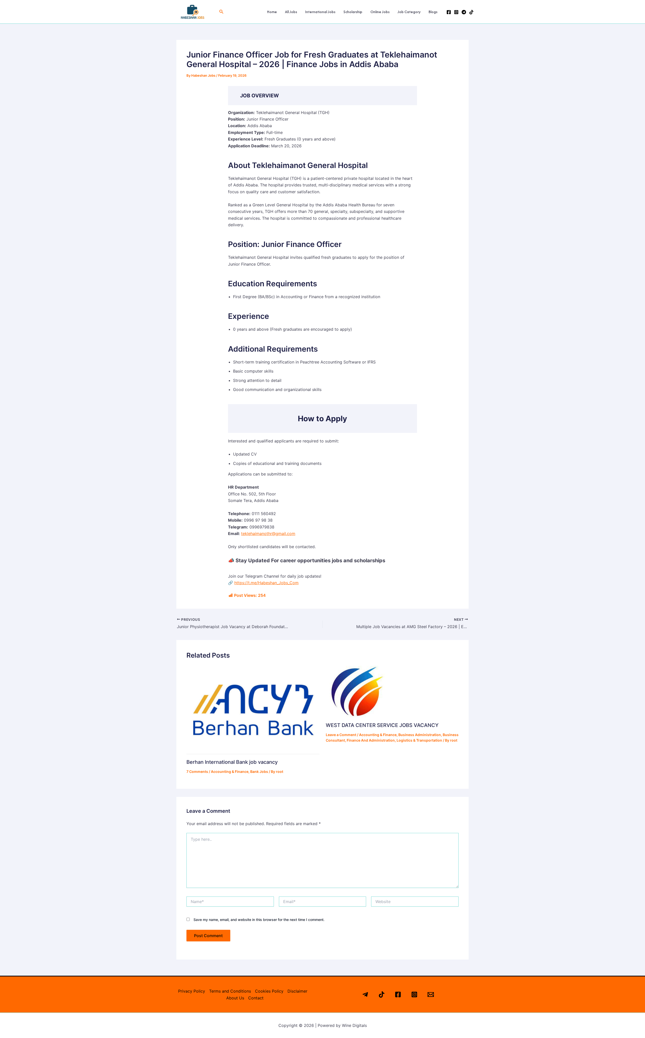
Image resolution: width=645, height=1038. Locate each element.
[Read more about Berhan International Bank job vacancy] (252, 709)
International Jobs (320, 11)
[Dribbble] (471, 12)
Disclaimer (297, 991)
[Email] (430, 994)
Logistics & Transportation (419, 740)
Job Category (409, 11)
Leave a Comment (341, 735)
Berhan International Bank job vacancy (232, 762)
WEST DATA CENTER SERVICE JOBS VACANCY (382, 725)
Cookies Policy (269, 991)
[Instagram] (456, 12)
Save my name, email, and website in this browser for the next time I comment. (259, 919)
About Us (235, 997)
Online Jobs (380, 11)
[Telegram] (464, 12)
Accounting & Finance (229, 771)
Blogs (433, 11)
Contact (256, 997)
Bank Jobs (259, 771)
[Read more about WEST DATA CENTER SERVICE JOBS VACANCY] (355, 690)
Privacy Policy (191, 991)
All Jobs (291, 11)
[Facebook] (448, 12)
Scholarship (352, 11)
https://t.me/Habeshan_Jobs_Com (266, 582)
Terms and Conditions (230, 991)
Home (272, 11)
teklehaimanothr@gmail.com (268, 533)
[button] (221, 12)
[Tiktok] (381, 994)
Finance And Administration (371, 740)
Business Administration (419, 735)
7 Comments (197, 771)
